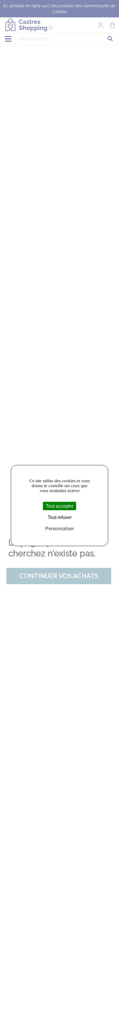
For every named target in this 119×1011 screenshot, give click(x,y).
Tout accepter (59, 505)
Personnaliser (59, 528)
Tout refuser (60, 517)
